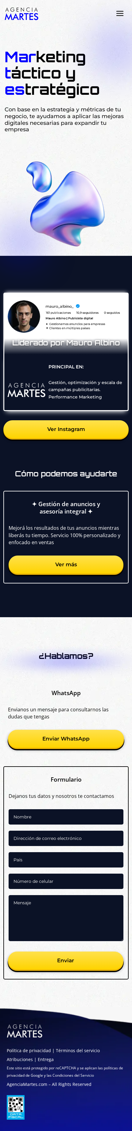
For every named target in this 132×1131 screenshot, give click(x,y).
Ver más (66, 564)
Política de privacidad (29, 1050)
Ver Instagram (66, 429)
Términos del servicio (78, 1050)
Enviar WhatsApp (66, 739)
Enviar (65, 960)
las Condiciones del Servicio (70, 1075)
